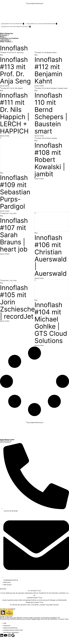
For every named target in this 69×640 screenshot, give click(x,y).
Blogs (2, 37)
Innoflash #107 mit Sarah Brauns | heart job (14, 235)
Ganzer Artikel (4, 86)
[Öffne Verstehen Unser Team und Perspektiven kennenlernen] (30, 26)
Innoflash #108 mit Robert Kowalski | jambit (49, 159)
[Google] (13, 635)
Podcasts (4, 35)
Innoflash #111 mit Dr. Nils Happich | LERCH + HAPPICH (14, 113)
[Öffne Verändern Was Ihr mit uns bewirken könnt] (23, 24)
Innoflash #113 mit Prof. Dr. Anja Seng (15, 70)
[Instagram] (9, 635)
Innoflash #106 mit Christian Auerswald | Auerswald (50, 255)
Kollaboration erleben (33, 602)
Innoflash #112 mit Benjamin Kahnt (48, 70)
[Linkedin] (1, 635)
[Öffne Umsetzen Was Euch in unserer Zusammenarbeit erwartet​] (56, 24)
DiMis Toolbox (5, 42)
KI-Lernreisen (32, 590)
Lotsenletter (5, 40)
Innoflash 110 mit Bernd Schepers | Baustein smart (50, 113)
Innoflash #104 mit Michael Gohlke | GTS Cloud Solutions (50, 323)
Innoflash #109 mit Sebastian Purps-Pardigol (15, 192)
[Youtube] (5, 635)
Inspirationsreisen (32, 597)
